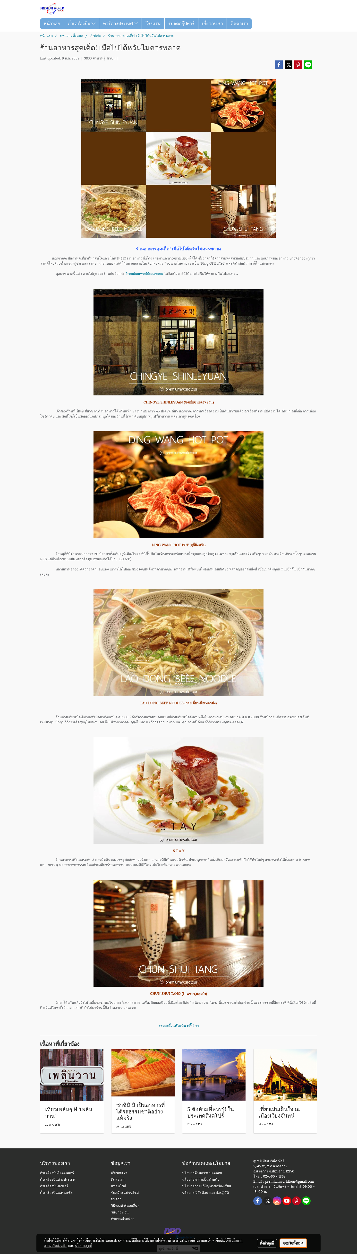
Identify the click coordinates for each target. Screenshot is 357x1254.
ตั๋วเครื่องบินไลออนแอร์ (57, 1173)
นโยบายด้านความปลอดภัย (202, 1173)
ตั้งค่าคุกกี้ (267, 1243)
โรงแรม (153, 23)
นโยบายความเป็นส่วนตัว (200, 1180)
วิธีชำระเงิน (120, 1212)
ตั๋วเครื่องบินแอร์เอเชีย (56, 1193)
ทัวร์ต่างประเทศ (118, 23)
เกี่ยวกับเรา (212, 23)
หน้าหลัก (52, 23)
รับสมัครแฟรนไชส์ (125, 1193)
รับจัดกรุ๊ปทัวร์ (181, 23)
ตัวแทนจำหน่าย (122, 1219)
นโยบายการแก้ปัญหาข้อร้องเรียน (206, 1186)
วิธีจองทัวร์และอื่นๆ (125, 1206)
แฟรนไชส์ (118, 1186)
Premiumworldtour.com (144, 273)
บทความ (117, 1199)
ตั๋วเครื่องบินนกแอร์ (54, 1186)
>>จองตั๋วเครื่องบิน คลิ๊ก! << (178, 1025)
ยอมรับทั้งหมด (293, 1243)
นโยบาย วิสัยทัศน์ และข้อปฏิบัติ (205, 1193)
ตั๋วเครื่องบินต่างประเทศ (57, 1180)
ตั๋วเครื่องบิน (80, 23)
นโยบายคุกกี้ (83, 1245)
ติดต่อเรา (239, 23)
